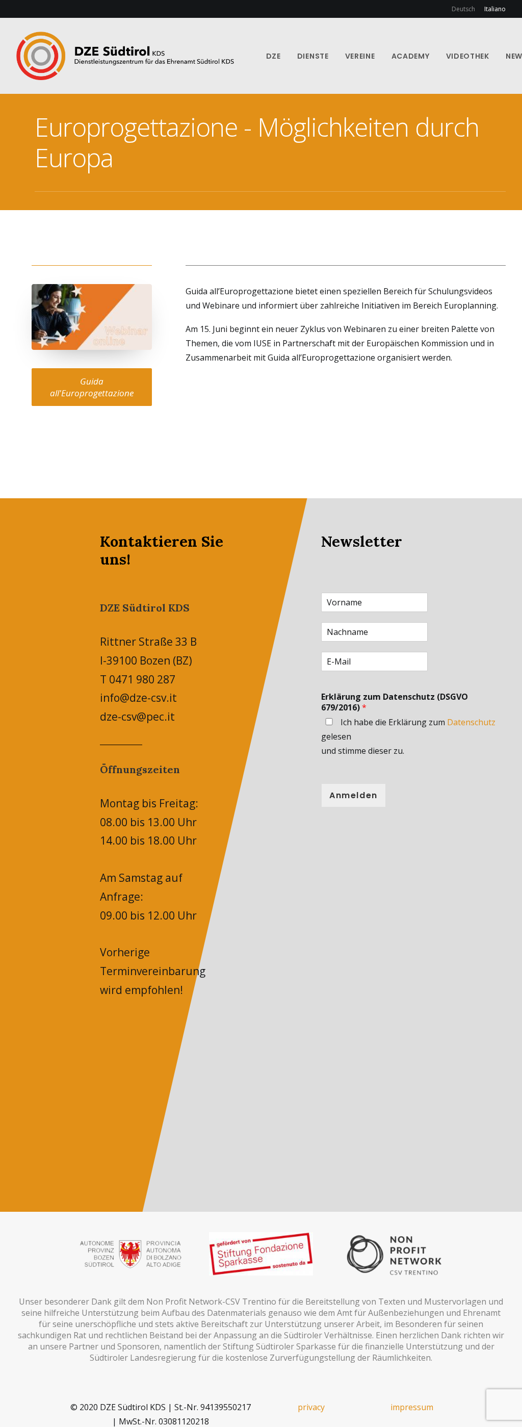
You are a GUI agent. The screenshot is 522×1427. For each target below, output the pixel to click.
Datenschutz (471, 722)
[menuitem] (465, 9)
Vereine (360, 56)
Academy (411, 56)
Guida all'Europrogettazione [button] (92, 387)
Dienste (313, 56)
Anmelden (353, 795)
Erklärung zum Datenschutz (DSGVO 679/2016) (394, 702)
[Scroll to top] (502, 1406)
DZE (273, 56)
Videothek (467, 56)
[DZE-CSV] (125, 56)
